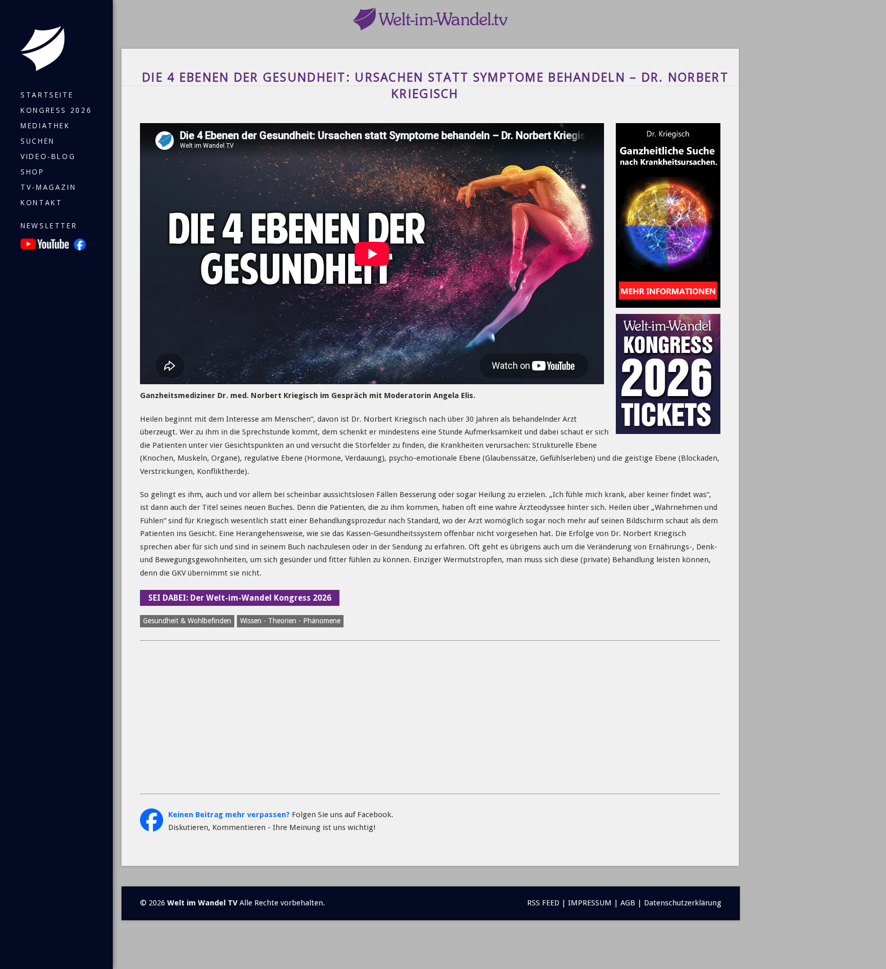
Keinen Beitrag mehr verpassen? (229, 814)
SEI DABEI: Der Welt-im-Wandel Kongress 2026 (239, 598)
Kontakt (41, 202)
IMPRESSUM (590, 902)
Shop (33, 171)
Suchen (38, 141)
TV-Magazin (48, 187)
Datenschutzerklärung (682, 902)
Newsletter (49, 225)
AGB (627, 902)
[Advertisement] (430, 717)
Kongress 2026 (56, 110)
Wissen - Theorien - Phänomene (290, 621)
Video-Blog (48, 156)
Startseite (47, 95)
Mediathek (45, 125)
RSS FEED (543, 902)
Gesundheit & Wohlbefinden (187, 621)
